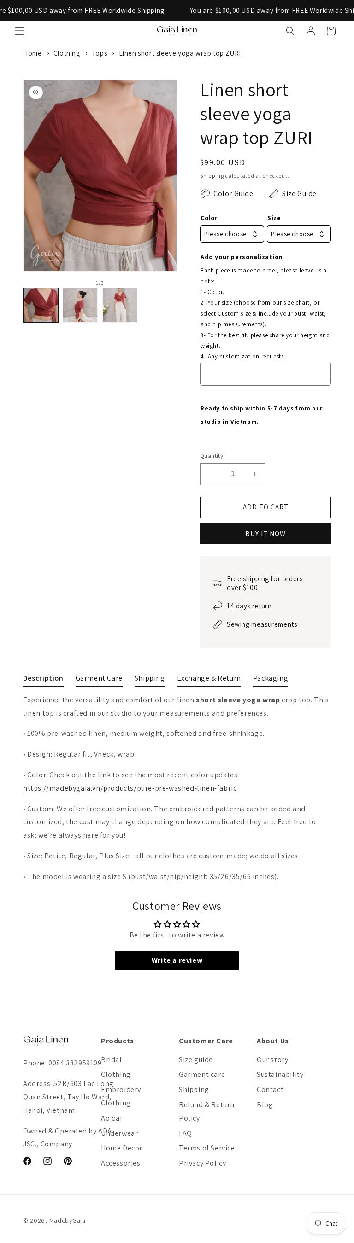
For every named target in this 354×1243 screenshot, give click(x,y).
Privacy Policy (202, 1163)
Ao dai (111, 1118)
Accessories (121, 1163)
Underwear (119, 1133)
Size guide (196, 1059)
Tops (99, 53)
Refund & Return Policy (207, 1111)
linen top (38, 713)
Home (32, 53)
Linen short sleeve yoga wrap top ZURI (180, 53)
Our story (272, 1059)
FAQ (185, 1133)
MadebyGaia (67, 1220)
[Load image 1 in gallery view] (40, 305)
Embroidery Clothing (121, 1096)
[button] (19, 31)
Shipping (212, 175)
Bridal (111, 1059)
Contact (270, 1089)
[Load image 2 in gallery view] (80, 305)
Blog (265, 1105)
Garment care (202, 1074)
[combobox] (232, 234)
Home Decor (121, 1148)
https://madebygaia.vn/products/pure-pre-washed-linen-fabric (129, 788)
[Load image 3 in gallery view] (119, 305)
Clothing (66, 53)
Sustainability (280, 1074)
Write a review (177, 960)
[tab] (43, 680)
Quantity (211, 456)
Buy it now (265, 533)
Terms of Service (207, 1148)
